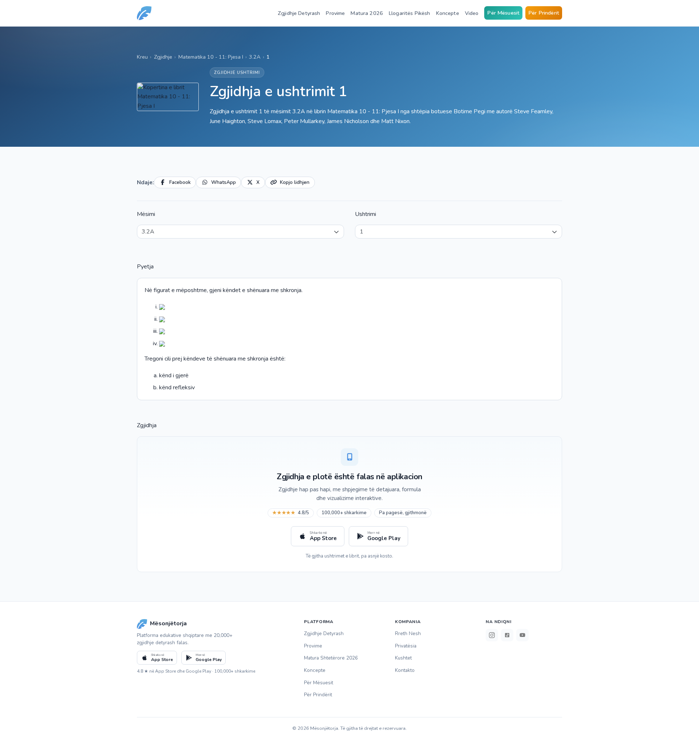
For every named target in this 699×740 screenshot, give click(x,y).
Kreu (142, 56)
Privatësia (405, 645)
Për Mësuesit (503, 12)
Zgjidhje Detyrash (299, 13)
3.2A (254, 56)
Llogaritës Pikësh (409, 13)
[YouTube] (522, 635)
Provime (335, 13)
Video (472, 13)
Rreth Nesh (408, 633)
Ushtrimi (365, 214)
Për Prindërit (543, 12)
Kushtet (403, 657)
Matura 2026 (367, 13)
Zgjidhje (163, 56)
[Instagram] (492, 635)
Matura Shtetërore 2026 (331, 657)
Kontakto (405, 670)
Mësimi (146, 214)
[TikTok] (507, 635)
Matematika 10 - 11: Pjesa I (210, 56)
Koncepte (447, 13)
